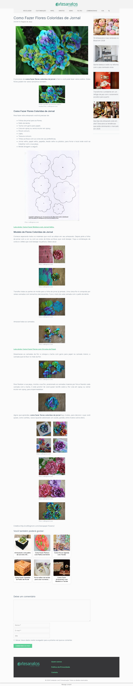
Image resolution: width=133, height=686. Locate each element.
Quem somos (56, 662)
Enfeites (62, 10)
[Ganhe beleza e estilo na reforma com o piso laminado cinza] (106, 60)
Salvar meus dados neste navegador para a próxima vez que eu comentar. (44, 640)
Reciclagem (27, 10)
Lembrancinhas (92, 10)
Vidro (71, 10)
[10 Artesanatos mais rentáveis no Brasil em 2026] (106, 34)
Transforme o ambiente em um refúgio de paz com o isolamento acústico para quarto (105, 94)
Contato (54, 672)
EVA (103, 10)
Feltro (79, 10)
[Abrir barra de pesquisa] (109, 11)
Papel (52, 10)
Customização (41, 10)
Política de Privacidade (60, 667)
